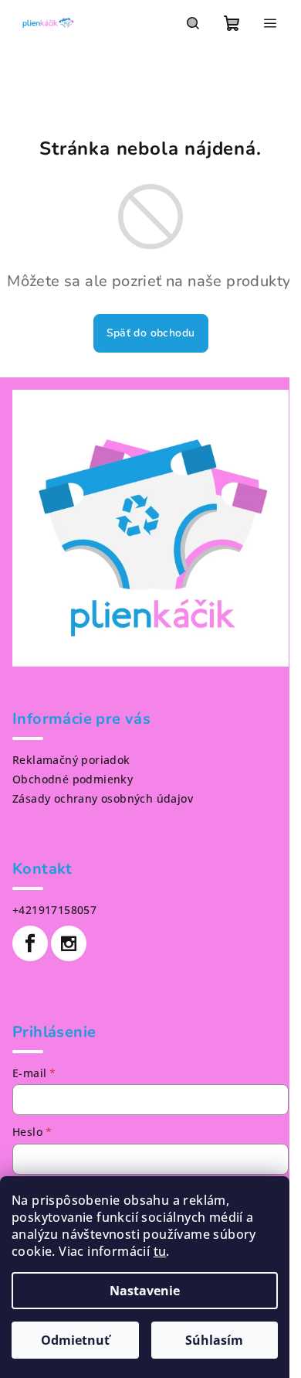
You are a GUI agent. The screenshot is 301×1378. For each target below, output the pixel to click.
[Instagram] (68, 943)
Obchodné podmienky (72, 779)
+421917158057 (54, 909)
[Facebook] (30, 943)
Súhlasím (214, 1340)
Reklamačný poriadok (71, 759)
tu (160, 1251)
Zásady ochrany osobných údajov (102, 798)
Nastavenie (145, 1290)
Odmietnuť (75, 1340)
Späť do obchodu (151, 333)
